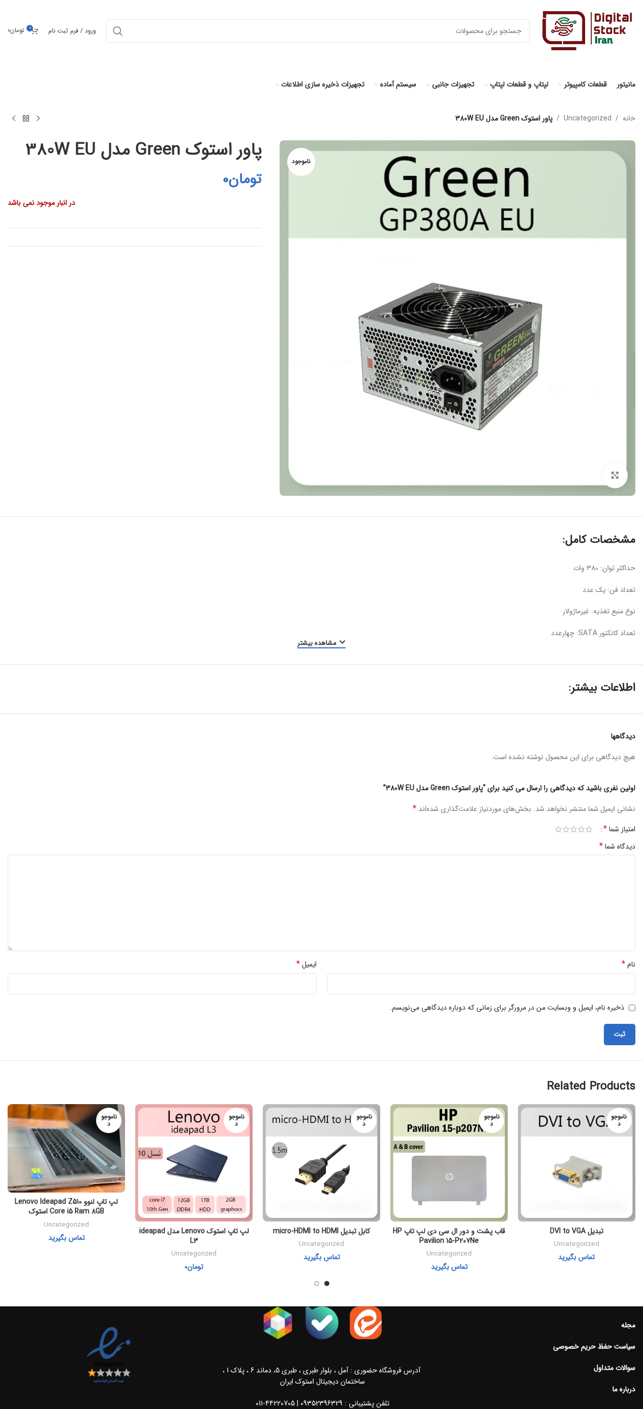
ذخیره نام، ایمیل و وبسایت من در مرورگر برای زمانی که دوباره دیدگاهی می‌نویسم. (507, 1007)
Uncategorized (587, 118)
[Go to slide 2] (316, 1283)
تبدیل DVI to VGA (576, 1231)
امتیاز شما (619, 829)
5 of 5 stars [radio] (558, 829)
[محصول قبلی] (38, 119)
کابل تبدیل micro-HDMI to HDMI (321, 1231)
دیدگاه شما (617, 846)
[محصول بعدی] (14, 119)
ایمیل (306, 964)
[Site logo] (587, 30)
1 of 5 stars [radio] (589, 829)
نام (628, 964)
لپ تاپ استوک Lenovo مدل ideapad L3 (194, 1236)
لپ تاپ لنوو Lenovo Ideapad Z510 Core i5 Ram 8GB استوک (66, 1206)
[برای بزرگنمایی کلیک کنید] (615, 475)
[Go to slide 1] (326, 1283)
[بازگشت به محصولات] (26, 119)
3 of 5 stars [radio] (573, 829)
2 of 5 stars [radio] (581, 829)
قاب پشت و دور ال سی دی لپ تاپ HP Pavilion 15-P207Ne (449, 1236)
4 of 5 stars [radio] (566, 829)
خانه (629, 118)
